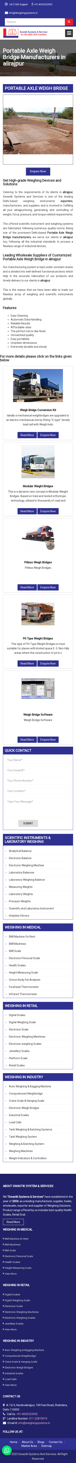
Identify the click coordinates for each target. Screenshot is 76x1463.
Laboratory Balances (21, 872)
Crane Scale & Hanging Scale (26, 1100)
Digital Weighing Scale (22, 1022)
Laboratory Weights (21, 894)
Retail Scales (17, 1065)
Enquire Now (38, 171)
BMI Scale (15, 951)
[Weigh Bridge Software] (38, 690)
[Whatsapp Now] (7, 1450)
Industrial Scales (19, 1115)
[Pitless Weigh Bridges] (38, 537)
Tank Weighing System (23, 1136)
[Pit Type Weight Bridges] (38, 613)
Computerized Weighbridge (26, 1093)
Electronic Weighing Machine (26, 865)
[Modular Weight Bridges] (38, 461)
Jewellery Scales (19, 1051)
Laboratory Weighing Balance (27, 879)
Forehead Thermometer (24, 986)
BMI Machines (17, 943)
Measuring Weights (21, 886)
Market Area (29, 1445)
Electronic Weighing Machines (27, 1036)
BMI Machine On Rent (22, 936)
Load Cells (15, 1122)
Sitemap (46, 1445)
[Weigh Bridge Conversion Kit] (38, 385)
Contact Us (55, 1442)
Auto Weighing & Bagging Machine (30, 1086)
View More (11, 1273)
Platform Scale (18, 1058)
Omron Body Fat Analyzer (25, 979)
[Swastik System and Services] (25, 32)
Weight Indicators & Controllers (28, 1158)
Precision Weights (20, 901)
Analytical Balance (20, 851)
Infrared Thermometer (23, 994)
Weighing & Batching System (26, 1143)
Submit (28, 823)
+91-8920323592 (43, 4)
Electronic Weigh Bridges (24, 1107)
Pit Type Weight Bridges (38, 638)
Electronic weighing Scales (25, 1043)
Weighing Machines (21, 1151)
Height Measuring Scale (23, 972)
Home (13, 1442)
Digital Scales (17, 1015)
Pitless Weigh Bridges (38, 562)
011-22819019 (38, 1418)
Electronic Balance (20, 858)
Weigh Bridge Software (38, 714)
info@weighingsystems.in (23, 13)
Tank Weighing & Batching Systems (30, 1129)
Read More (27, 435)
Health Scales (17, 965)
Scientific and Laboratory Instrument (31, 908)
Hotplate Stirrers (19, 915)
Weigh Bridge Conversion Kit (38, 410)
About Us (27, 1442)
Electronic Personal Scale (24, 958)
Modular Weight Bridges (38, 486)
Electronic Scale (18, 1029)
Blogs (41, 1442)
